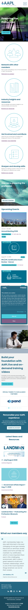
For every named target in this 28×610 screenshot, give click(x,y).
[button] (13, 38)
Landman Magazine (6, 463)
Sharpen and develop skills (13, 166)
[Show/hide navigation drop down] (25, 3)
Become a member (8, 200)
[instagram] (14, 591)
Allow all (14, 316)
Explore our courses (7, 173)
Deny (14, 321)
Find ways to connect (7, 74)
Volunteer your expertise (8, 141)
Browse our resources (7, 108)
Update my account (14, 428)
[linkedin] (8, 591)
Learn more (6, 32)
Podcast (3, 517)
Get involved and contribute (13, 134)
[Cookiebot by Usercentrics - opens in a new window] (20, 288)
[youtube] (20, 591)
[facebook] (11, 591)
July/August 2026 (10, 460)
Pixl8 (21, 603)
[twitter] (17, 591)
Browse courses (7, 384)
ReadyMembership (14, 607)
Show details (20, 311)
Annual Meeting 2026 (9, 231)
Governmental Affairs (7, 490)
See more (14, 523)
